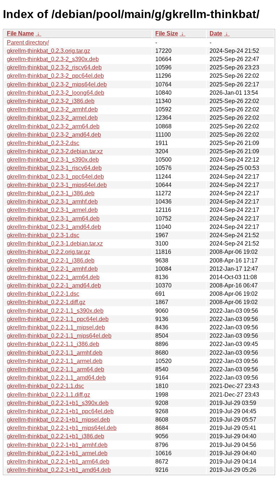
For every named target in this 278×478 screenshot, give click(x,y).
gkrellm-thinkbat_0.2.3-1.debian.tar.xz (55, 243)
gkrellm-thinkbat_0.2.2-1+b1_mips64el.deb (62, 428)
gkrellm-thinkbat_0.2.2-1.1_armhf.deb (54, 353)
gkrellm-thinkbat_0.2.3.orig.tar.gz (48, 51)
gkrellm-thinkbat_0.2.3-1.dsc (43, 235)
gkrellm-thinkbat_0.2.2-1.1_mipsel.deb (56, 327)
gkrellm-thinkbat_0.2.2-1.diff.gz (46, 302)
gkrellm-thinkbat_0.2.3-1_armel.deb (52, 210)
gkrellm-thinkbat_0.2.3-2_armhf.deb (52, 109)
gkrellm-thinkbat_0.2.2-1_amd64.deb (54, 285)
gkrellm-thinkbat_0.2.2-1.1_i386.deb (53, 344)
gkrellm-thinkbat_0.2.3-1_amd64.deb (54, 227)
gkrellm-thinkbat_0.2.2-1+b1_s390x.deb (58, 403)
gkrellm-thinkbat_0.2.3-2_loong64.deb (55, 93)
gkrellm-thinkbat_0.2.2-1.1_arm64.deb (55, 369)
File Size (166, 33)
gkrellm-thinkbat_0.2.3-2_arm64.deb (53, 126)
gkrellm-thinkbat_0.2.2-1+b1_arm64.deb (58, 461)
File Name (20, 33)
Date (216, 33)
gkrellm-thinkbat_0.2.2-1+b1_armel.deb (57, 453)
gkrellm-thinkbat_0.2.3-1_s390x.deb (53, 160)
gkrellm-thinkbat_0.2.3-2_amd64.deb (54, 135)
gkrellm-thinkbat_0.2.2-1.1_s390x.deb (55, 311)
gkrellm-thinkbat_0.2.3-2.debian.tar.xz (55, 151)
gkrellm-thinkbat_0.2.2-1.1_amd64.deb (56, 378)
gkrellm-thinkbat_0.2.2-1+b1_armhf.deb (57, 445)
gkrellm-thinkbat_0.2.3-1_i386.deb (50, 193)
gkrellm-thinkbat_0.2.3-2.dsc (43, 143)
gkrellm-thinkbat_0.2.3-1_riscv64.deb (54, 168)
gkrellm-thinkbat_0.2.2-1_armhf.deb (52, 269)
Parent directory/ (28, 42)
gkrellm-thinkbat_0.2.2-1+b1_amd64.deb (59, 470)
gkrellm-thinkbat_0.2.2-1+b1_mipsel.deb (58, 420)
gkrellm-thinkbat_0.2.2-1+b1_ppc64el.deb (60, 411)
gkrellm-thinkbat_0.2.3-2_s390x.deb (53, 59)
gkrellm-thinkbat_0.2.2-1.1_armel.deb (54, 361)
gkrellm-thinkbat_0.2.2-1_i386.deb (50, 260)
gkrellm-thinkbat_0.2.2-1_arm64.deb (53, 277)
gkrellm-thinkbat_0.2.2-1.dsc (43, 294)
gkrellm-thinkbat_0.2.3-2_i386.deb (50, 101)
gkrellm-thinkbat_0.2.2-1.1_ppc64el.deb (58, 319)
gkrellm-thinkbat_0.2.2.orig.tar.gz (48, 252)
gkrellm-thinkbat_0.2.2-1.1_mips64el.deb (59, 336)
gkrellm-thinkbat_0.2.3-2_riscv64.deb (54, 67)
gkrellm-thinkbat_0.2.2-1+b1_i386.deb (55, 436)
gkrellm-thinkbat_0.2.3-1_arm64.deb (53, 218)
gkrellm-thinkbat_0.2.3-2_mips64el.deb (57, 84)
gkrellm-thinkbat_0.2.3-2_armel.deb (52, 118)
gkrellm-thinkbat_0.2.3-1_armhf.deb (52, 202)
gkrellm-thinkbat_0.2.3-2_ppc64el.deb (55, 76)
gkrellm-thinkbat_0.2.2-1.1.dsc (45, 386)
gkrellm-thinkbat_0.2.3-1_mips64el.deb (57, 185)
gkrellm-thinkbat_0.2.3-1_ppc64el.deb (55, 177)
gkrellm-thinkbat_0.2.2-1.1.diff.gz (48, 395)
